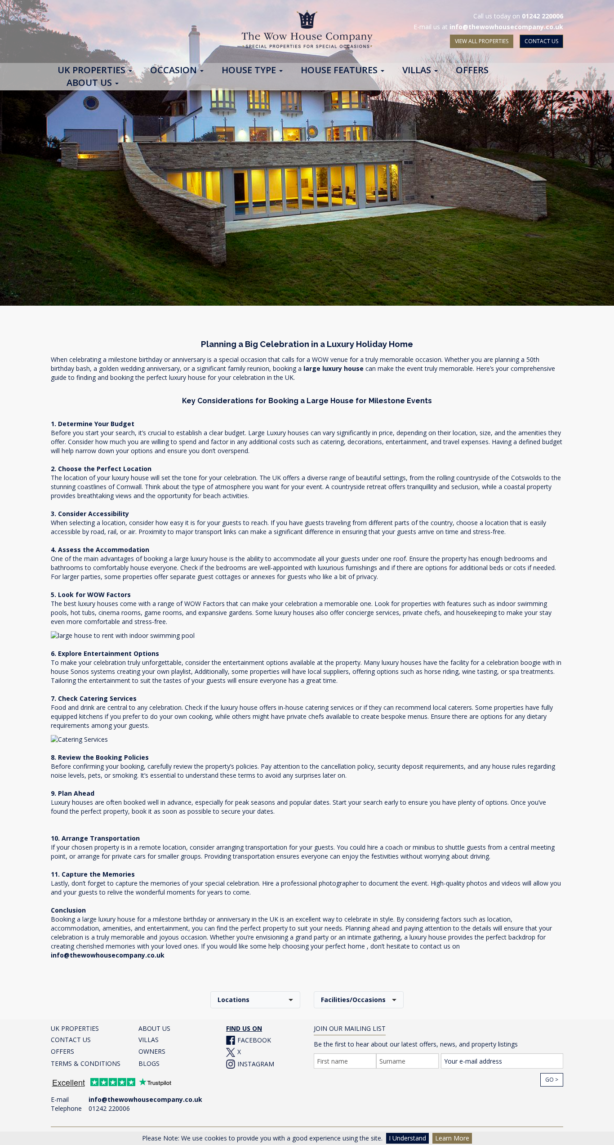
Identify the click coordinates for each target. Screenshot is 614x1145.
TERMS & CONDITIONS (85, 1063)
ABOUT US (154, 1028)
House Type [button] (250, 70)
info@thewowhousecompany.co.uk (506, 26)
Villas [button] (417, 70)
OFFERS (62, 1051)
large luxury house (333, 368)
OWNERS (151, 1051)
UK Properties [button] (93, 70)
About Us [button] (90, 83)
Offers (472, 70)
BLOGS (149, 1063)
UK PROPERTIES (75, 1028)
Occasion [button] (174, 70)
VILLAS (148, 1039)
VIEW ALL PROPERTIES (481, 41)
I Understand (407, 1138)
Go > (551, 1079)
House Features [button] (340, 70)
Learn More (452, 1138)
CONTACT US (541, 41)
